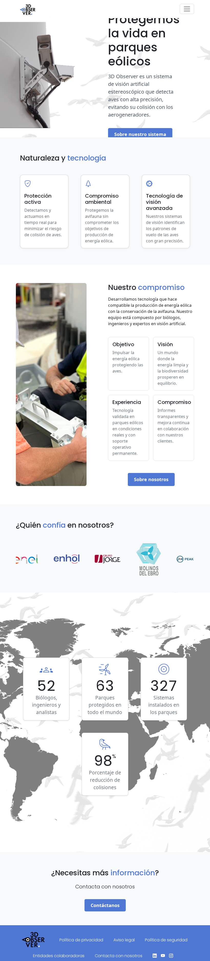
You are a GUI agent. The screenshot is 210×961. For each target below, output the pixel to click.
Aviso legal (124, 940)
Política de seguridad (166, 940)
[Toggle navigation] (187, 9)
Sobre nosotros (151, 479)
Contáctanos (105, 905)
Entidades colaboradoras (59, 956)
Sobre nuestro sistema (140, 134)
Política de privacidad (81, 940)
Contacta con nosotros (118, 956)
